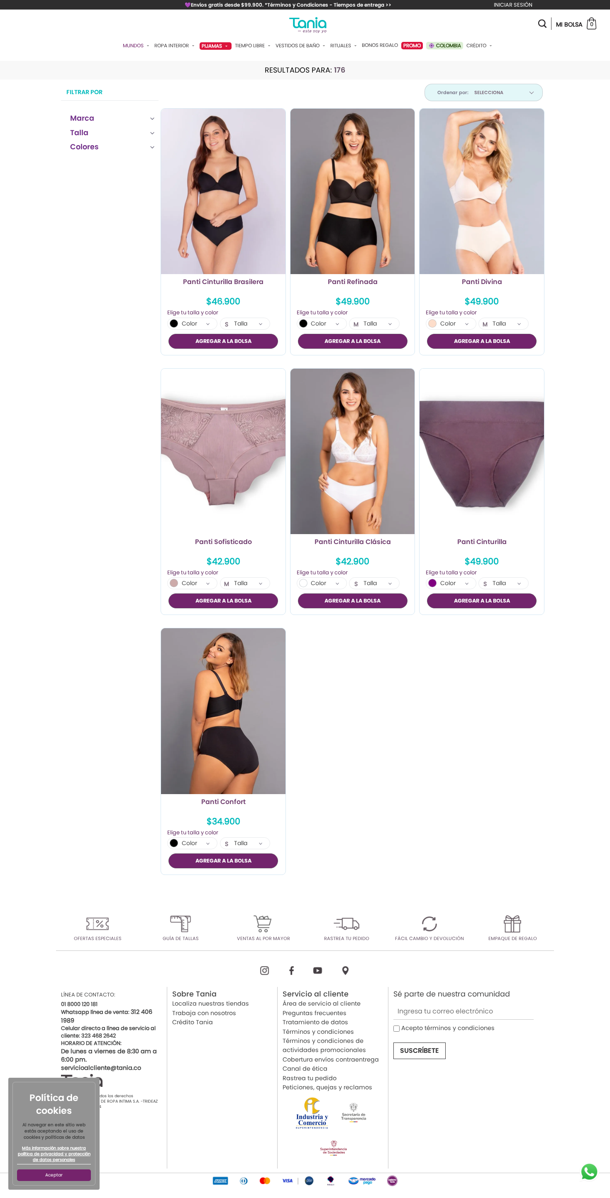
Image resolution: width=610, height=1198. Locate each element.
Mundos (134, 45)
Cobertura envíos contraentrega (331, 1059)
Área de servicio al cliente (322, 1003)
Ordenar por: (452, 92)
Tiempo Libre (250, 45)
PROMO (412, 45)
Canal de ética (305, 1068)
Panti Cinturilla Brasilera (223, 282)
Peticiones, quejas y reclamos (327, 1087)
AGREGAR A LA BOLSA (223, 341)
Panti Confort (223, 802)
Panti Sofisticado (223, 542)
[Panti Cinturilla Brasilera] (223, 192)
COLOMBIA (448, 45)
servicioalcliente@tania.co (101, 1068)
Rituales (341, 45)
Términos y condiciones (318, 1032)
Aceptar (54, 1175)
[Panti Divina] (482, 192)
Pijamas (212, 45)
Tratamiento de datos (315, 1022)
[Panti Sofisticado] (223, 452)
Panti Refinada (353, 282)
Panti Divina (482, 282)
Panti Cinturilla (482, 542)
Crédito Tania (192, 1022)
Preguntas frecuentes (314, 1013)
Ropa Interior (172, 45)
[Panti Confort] (223, 711)
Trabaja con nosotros (204, 1013)
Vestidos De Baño (298, 45)
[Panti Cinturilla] (482, 452)
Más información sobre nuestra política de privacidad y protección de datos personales (54, 1154)
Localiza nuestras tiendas (210, 1003)
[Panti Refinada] (352, 192)
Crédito (477, 45)
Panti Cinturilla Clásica (353, 542)
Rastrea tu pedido (310, 1078)
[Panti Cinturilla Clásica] (352, 452)
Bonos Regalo (380, 45)
